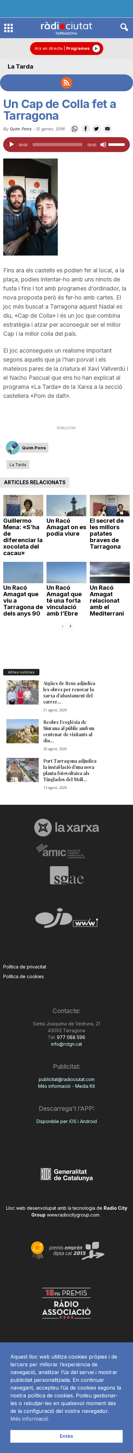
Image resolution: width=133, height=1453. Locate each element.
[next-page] (70, 625)
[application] (66, 144)
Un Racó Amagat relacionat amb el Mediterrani (107, 600)
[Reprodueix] (11, 144)
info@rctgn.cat (66, 1044)
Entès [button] (66, 1436)
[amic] (66, 851)
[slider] (117, 144)
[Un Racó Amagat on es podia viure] (66, 505)
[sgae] (66, 875)
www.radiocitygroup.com (73, 1215)
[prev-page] (62, 625)
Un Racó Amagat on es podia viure (66, 527)
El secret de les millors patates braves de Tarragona (107, 533)
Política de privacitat (24, 966)
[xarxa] (66, 827)
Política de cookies (23, 976)
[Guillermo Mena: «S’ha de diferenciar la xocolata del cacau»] (23, 505)
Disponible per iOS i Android (66, 1121)
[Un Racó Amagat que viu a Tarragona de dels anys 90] (23, 572)
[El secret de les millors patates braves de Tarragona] (110, 505)
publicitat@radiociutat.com (67, 1079)
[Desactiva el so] (103, 144)
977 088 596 (70, 1037)
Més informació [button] (29, 1418)
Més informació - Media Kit (66, 1086)
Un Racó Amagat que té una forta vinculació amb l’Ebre (64, 600)
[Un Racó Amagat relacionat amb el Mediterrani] (110, 572)
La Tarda (20, 66)
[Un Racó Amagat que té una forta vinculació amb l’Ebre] (66, 572)
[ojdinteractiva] (66, 921)
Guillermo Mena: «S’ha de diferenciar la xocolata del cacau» (23, 537)
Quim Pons (21, 128)
